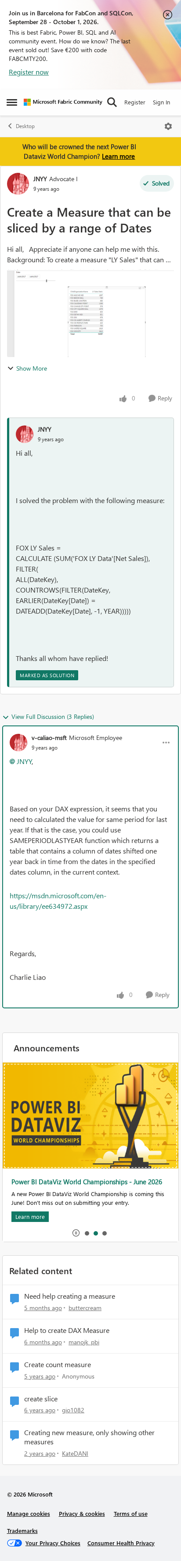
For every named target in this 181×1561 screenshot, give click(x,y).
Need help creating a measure (69, 1296)
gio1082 (73, 1410)
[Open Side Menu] (12, 102)
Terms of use (131, 1513)
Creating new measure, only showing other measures (89, 1437)
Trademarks (22, 1530)
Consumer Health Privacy (121, 1543)
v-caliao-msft (49, 737)
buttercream (85, 1308)
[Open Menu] (168, 126)
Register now (29, 71)
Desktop (25, 126)
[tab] (86, 1233)
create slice (41, 1398)
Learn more (118, 156)
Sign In (161, 102)
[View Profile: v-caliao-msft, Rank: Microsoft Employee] (18, 742)
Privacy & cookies (82, 1513)
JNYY (40, 179)
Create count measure (57, 1364)
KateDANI (75, 1453)
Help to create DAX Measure (66, 1330)
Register (134, 102)
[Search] (112, 102)
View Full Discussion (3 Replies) (52, 716)
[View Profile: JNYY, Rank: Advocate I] (18, 184)
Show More (31, 368)
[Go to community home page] (63, 102)
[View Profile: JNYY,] (24, 434)
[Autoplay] (76, 1233)
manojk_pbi (84, 1342)
